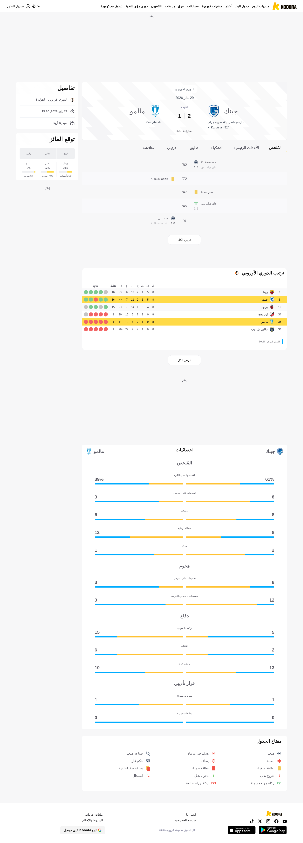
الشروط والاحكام (92, 820)
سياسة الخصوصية (185, 820)
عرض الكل (184, 239)
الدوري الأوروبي (184, 89)
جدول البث (242, 6)
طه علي (163, 218)
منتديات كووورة (212, 6)
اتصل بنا (191, 814)
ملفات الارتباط (94, 814)
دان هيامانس (208, 203)
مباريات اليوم (260, 6)
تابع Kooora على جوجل (80, 830)
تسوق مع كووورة (111, 6)
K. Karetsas (208, 162)
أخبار (228, 6)
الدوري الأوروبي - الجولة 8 (51, 99)
